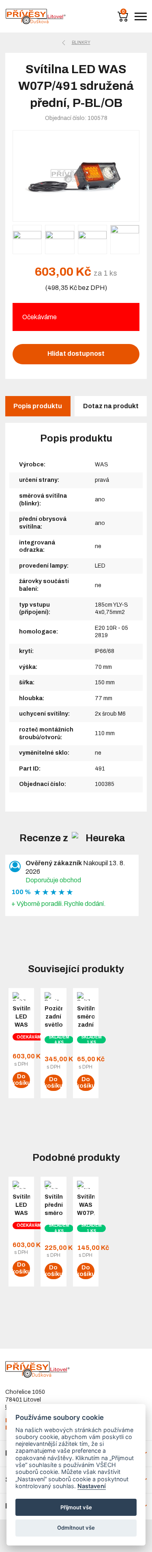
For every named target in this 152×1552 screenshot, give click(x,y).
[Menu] (141, 16)
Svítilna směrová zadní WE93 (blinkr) (85, 1025)
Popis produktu (37, 406)
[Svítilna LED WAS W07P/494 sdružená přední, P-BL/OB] (76, 176)
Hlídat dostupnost (76, 353)
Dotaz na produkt (111, 406)
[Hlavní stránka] (35, 16)
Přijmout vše (76, 1507)
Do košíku (21, 1079)
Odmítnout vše (76, 1527)
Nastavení (91, 1485)
